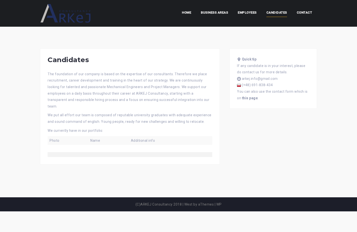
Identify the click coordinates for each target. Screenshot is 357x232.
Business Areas (214, 12)
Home (186, 12)
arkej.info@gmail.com (260, 79)
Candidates (276, 12)
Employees (247, 12)
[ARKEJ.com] (65, 13)
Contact (304, 12)
